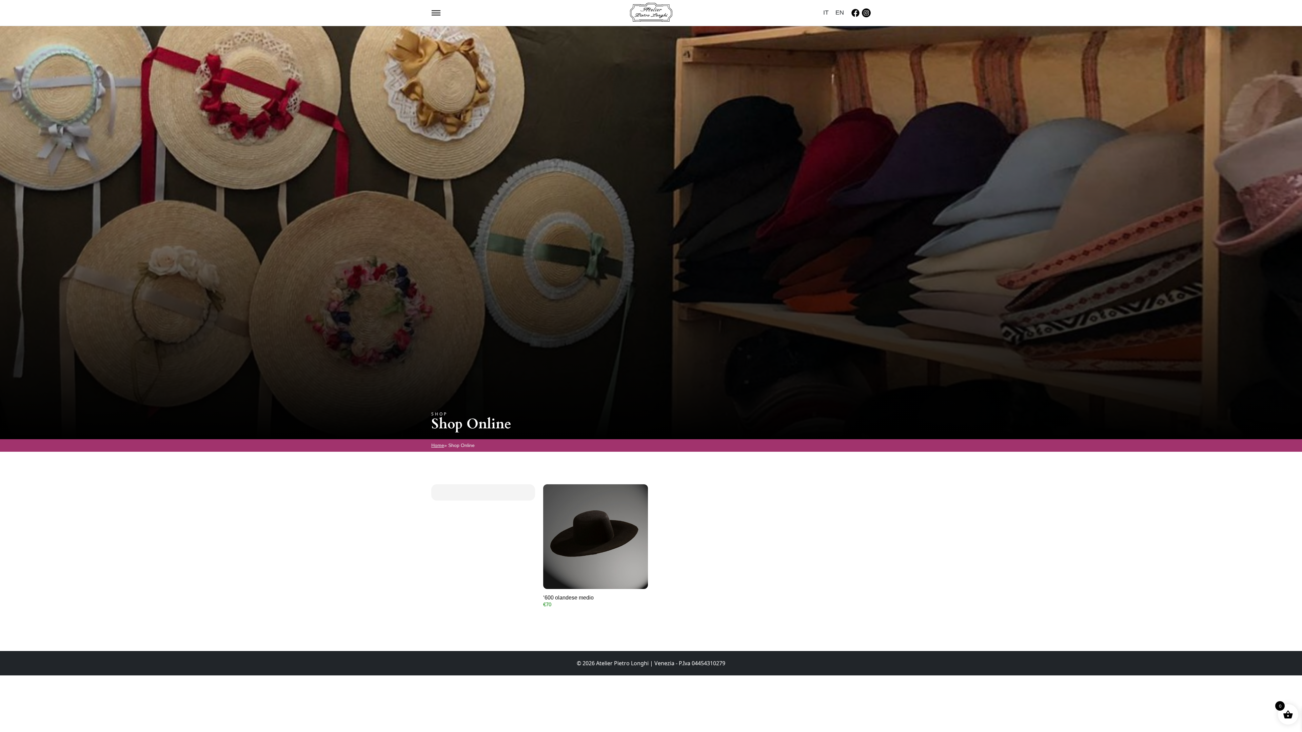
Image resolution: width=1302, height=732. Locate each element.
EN (839, 12)
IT (826, 12)
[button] (436, 12)
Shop (439, 414)
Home (437, 445)
